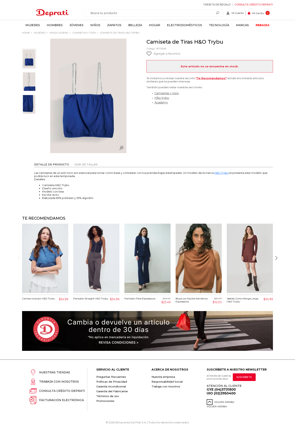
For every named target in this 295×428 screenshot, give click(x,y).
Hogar (154, 25)
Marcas (242, 25)
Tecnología (219, 25)
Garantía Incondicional (111, 386)
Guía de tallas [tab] (86, 164)
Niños (95, 25)
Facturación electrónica (61, 400)
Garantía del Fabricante (112, 391)
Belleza (135, 25)
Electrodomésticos (184, 25)
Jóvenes (76, 25)
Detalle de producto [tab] (51, 164)
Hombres (55, 25)
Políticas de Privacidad (111, 381)
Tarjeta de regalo (217, 4)
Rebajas (263, 25)
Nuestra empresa (163, 376)
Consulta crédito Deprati (254, 4)
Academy (161, 102)
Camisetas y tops (84, 32)
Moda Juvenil (58, 32)
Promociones (105, 400)
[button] (276, 258)
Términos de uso (107, 396)
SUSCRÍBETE (244, 377)
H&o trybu (162, 98)
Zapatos (114, 25)
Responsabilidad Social (167, 381)
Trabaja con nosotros (59, 381)
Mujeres (32, 25)
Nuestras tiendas (54, 372)
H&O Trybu (221, 172)
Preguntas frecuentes (111, 376)
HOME (26, 32)
